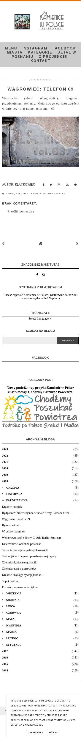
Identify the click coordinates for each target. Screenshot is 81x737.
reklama (22, 194)
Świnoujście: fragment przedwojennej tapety (29, 556)
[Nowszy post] (3, 243)
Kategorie (40, 52)
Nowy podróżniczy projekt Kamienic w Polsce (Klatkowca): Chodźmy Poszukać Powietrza (40, 390)
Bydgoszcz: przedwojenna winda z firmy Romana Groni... (37, 513)
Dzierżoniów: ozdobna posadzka (21, 544)
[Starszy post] (77, 243)
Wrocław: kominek (13, 531)
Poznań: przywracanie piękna (20, 587)
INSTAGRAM (34, 48)
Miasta (15, 52)
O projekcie (53, 56)
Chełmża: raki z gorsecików (19, 568)
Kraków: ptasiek (12, 506)
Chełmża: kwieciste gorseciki (19, 562)
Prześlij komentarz (21, 211)
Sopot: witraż (10, 581)
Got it (53, 732)
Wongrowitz (56, 194)
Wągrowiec (39, 194)
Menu (11, 48)
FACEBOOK (64, 48)
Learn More (36, 732)
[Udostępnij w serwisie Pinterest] (75, 185)
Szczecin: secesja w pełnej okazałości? (25, 550)
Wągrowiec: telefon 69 (16, 519)
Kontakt (40, 61)
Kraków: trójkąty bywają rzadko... (23, 575)
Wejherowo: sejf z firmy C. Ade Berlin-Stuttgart (31, 537)
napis (10, 194)
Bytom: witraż (10, 525)
